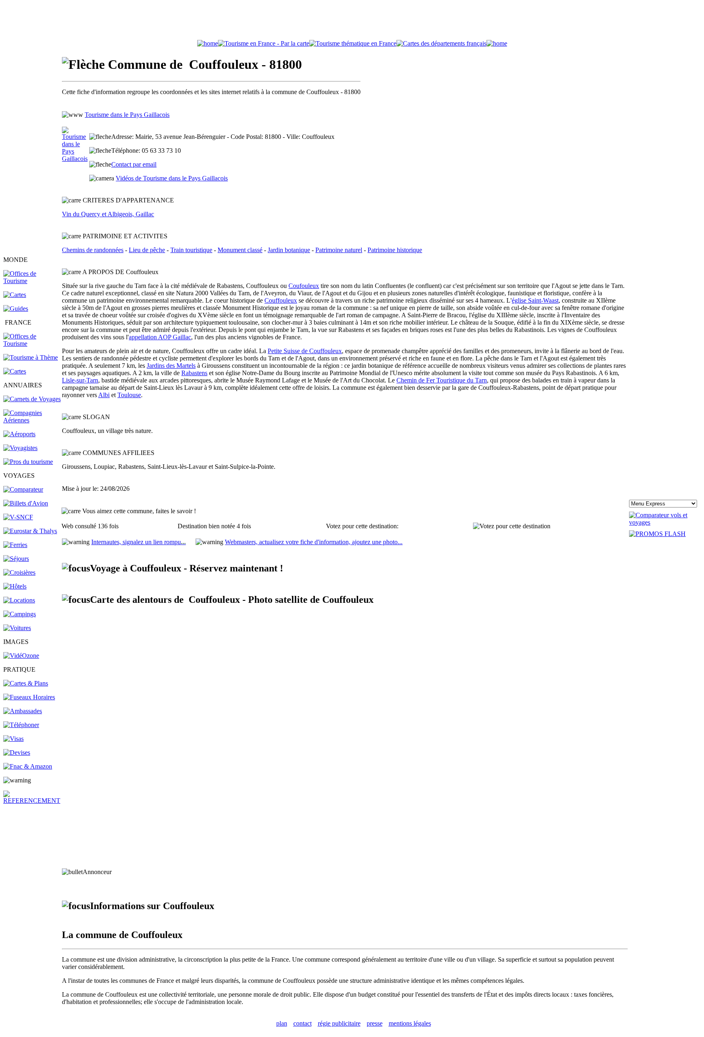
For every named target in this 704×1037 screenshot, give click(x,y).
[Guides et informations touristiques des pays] (15, 308)
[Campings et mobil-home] (19, 614)
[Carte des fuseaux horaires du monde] (29, 697)
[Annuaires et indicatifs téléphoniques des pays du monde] (21, 724)
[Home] (207, 43)
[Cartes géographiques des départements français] (14, 371)
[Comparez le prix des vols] (665, 522)
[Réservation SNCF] (18, 517)
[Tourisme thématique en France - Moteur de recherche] (352, 43)
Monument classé (240, 249)
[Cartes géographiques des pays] (14, 294)
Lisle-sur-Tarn (80, 380)
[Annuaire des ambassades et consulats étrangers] (22, 710)
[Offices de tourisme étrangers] (441, 43)
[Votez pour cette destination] (511, 526)
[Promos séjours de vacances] (16, 558)
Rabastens (194, 372)
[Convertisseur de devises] (16, 752)
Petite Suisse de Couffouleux (305, 350)
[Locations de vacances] (19, 600)
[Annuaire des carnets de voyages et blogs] (32, 398)
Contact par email (133, 164)
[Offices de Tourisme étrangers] (32, 280)
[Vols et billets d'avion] (25, 503)
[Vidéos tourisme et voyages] (21, 655)
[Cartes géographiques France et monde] (25, 683)
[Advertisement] (352, 21)
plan (281, 1023)
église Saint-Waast (535, 300)
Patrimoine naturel (338, 249)
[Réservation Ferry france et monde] (15, 544)
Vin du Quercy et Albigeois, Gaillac (108, 214)
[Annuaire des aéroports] (19, 434)
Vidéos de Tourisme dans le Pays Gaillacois (172, 178)
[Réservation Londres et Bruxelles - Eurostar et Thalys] (30, 530)
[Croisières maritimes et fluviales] (19, 572)
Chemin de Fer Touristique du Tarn (441, 380)
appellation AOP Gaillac (160, 337)
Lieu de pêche (147, 249)
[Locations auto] (17, 627)
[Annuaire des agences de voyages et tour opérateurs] (20, 447)
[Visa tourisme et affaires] (13, 738)
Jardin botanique (289, 249)
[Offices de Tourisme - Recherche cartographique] (263, 43)
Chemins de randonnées (92, 249)
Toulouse (129, 394)
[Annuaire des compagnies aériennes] (32, 420)
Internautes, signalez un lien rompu (138, 541)
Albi (104, 394)
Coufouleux (303, 285)
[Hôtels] (14, 586)
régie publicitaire (339, 1023)
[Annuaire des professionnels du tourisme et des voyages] (28, 461)
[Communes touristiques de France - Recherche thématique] (30, 357)
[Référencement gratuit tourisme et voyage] (32, 800)
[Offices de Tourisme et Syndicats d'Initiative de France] (32, 343)
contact (302, 1023)
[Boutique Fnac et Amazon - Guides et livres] (27, 766)
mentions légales (410, 1023)
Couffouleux (280, 300)
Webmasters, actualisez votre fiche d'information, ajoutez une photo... (314, 541)
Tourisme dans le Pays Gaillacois (127, 114)
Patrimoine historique (394, 249)
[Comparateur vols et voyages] (23, 489)
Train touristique (191, 249)
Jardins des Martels (171, 365)
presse (375, 1023)
